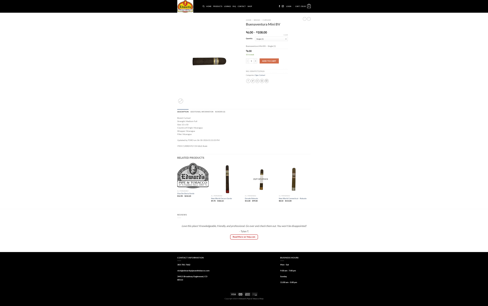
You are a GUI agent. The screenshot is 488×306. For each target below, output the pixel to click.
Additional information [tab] (202, 112)
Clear (286, 35)
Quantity (249, 38)
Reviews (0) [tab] (220, 112)
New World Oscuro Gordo (221, 198)
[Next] (310, 185)
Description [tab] (183, 112)
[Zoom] (180, 101)
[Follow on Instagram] (283, 6)
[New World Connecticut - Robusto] (294, 178)
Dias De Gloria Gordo (186, 193)
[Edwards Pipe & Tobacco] (188, 6)
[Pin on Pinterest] (262, 81)
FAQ (234, 6)
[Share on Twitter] (253, 81)
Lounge (227, 6)
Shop (250, 6)
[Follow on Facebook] (279, 6)
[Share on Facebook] (248, 81)
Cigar (256, 75)
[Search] (203, 6)
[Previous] (177, 185)
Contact (242, 6)
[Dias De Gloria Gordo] (193, 175)
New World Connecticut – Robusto (293, 198)
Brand (257, 20)
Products (217, 6)
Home (208, 6)
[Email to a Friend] (257, 81)
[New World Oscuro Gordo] (226, 178)
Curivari (267, 20)
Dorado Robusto (251, 198)
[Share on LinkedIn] (266, 81)
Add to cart (269, 61)
